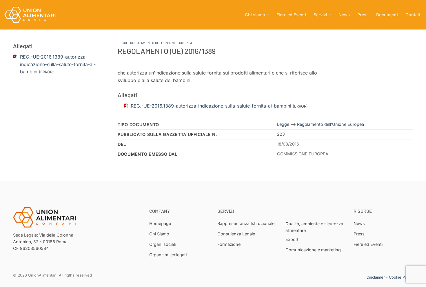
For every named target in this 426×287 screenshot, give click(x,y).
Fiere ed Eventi (291, 14)
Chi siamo (255, 14)
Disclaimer (376, 277)
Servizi (320, 14)
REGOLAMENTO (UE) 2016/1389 (167, 50)
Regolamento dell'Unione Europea (161, 43)
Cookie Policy (401, 277)
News (344, 14)
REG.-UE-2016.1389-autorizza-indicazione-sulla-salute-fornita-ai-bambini (58, 64)
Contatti (413, 14)
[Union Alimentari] (33, 15)
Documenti (387, 14)
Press (363, 14)
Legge (123, 43)
